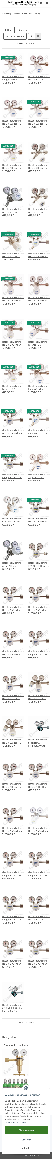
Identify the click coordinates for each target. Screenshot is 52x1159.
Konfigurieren (26, 1148)
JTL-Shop (37, 1155)
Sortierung (24, 30)
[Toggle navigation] (3, 2)
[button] (29, 3)
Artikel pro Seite (14, 36)
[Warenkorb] (47, 3)
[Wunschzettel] (41, 3)
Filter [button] (9, 30)
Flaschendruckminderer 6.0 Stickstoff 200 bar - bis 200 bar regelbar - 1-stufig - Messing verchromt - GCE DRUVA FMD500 (13, 1007)
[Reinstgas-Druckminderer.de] (24, 3)
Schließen (26, 1139)
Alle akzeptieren (27, 1130)
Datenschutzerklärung (15, 1122)
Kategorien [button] (9, 1037)
